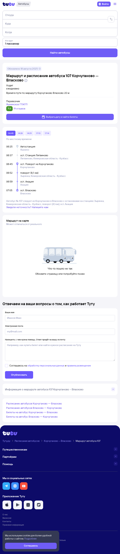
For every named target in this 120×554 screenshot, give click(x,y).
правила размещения (79, 365)
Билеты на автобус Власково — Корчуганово (32, 416)
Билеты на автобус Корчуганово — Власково (32, 412)
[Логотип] (8, 4)
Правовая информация (13, 525)
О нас (5, 514)
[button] (6, 486)
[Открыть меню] (115, 4)
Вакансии (6, 518)
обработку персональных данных (46, 365)
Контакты (6, 521)
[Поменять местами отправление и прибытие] (111, 19)
